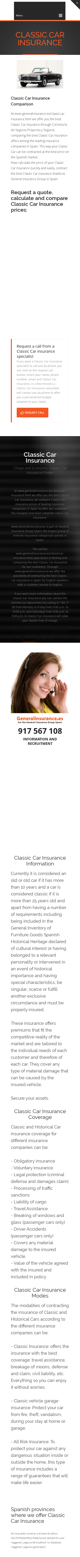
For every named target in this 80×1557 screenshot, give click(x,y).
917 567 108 (40, 730)
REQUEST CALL (34, 412)
